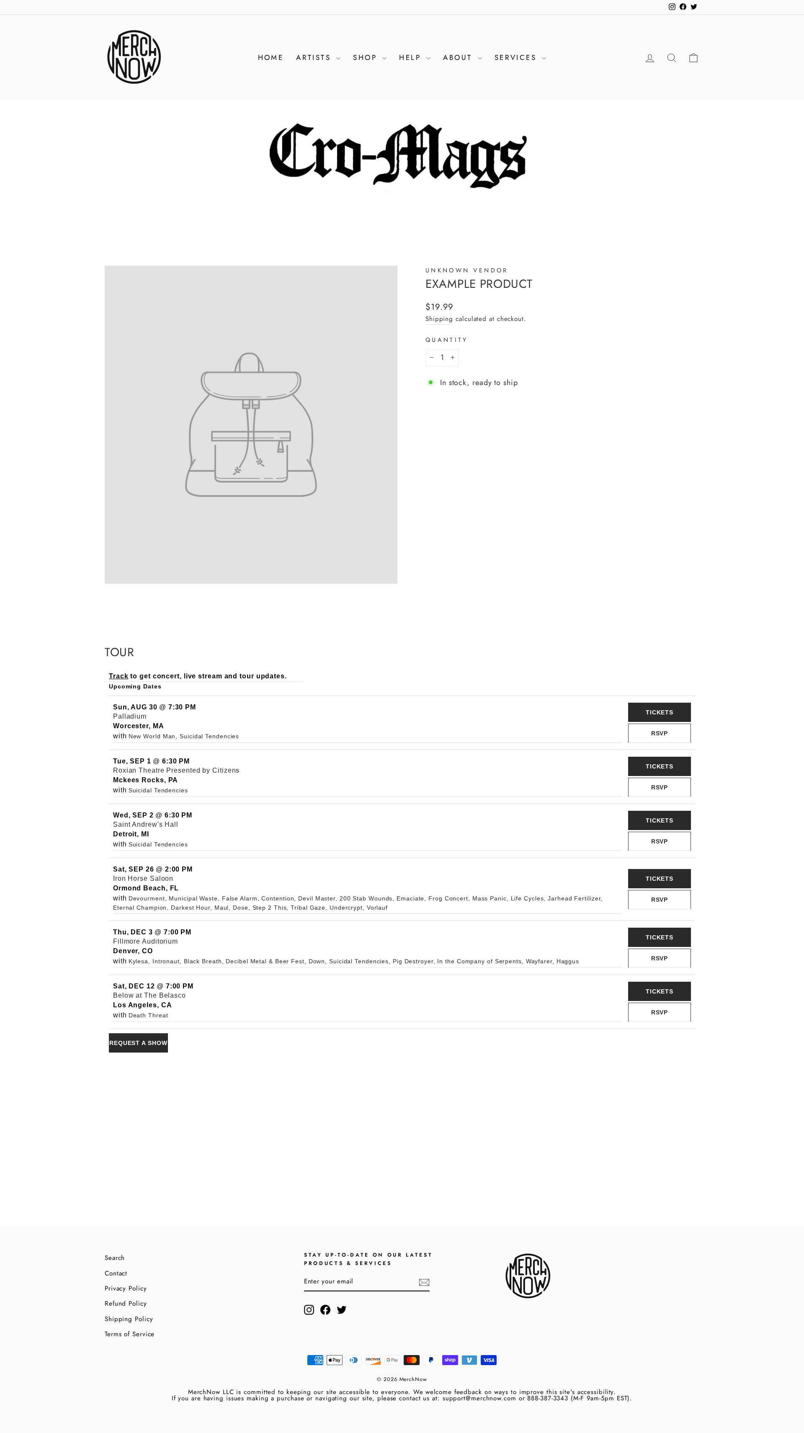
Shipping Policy (129, 1319)
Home (271, 57)
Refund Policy (126, 1303)
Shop (366, 57)
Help (411, 57)
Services (517, 57)
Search (115, 1257)
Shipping (439, 318)
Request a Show (138, 1043)
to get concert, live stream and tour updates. (198, 676)
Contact (116, 1273)
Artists (315, 57)
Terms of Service (130, 1334)
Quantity (446, 340)
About (459, 57)
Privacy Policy (126, 1288)
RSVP (659, 733)
